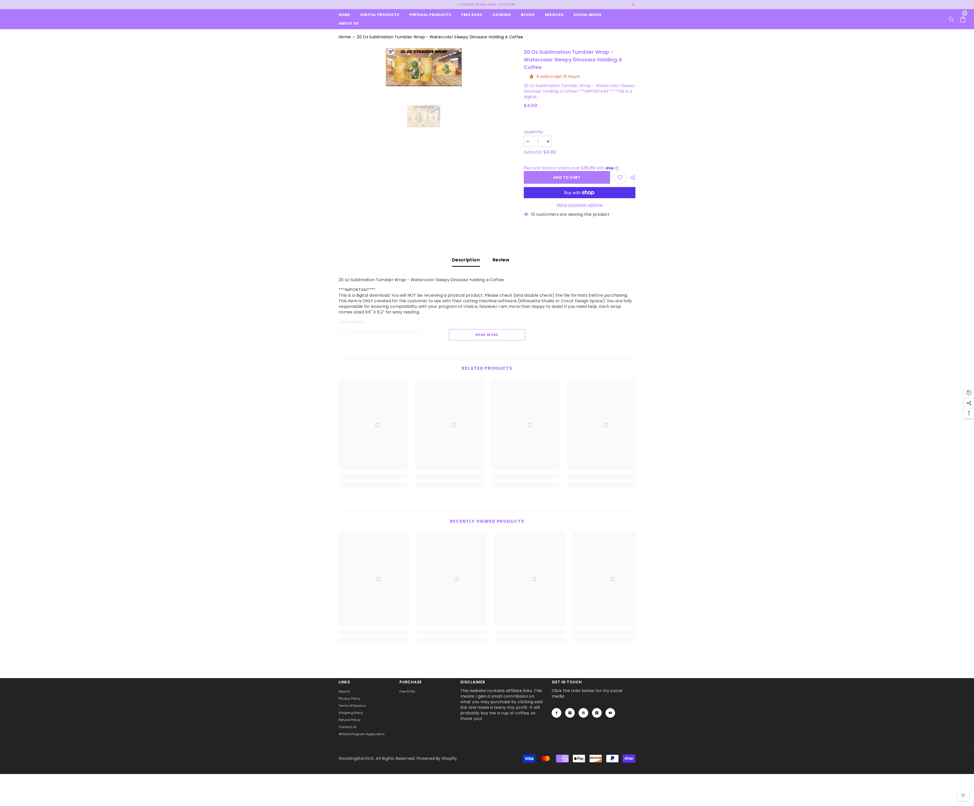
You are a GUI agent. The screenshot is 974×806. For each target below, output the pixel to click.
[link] (373, 476)
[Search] (951, 19)
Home (345, 37)
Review (501, 260)
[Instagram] (570, 713)
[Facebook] (556, 713)
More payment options (580, 205)
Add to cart (565, 177)
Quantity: (534, 132)
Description (466, 260)
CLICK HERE (507, 4)
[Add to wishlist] (620, 177)
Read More (487, 334)
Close (633, 5)
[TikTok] (597, 713)
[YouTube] (610, 713)
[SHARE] (631, 178)
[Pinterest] (583, 713)
